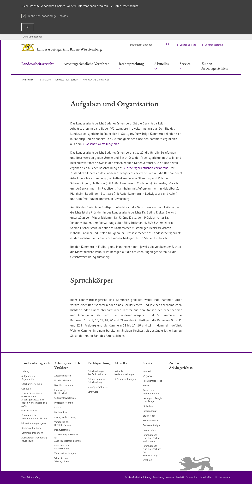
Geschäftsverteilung (31, 383)
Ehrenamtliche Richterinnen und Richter (34, 417)
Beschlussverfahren (64, 385)
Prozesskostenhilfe (63, 402)
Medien (146, 385)
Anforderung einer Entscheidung (97, 381)
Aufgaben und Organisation (28, 377)
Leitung (25, 371)
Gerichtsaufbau (29, 410)
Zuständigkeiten (62, 375)
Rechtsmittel (60, 412)
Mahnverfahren (62, 429)
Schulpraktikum (151, 420)
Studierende (149, 415)
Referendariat (150, 410)
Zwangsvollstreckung (65, 417)
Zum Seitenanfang (30, 477)
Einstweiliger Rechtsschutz (61, 391)
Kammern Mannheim (32, 432)
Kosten (57, 407)
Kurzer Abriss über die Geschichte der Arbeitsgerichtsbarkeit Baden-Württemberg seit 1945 (34, 399)
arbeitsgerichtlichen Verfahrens (147, 168)
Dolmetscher (149, 430)
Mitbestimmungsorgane (33, 423)
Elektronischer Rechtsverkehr (61, 447)
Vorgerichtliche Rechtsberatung (62, 423)
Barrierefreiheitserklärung (138, 477)
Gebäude (26, 388)
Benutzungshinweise (163, 477)
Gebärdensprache (214, 44)
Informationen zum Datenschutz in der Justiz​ (152, 438)
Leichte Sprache (188, 44)
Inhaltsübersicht (208, 477)
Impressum (225, 477)
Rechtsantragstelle (152, 380)
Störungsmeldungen (125, 379)
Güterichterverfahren (65, 397)
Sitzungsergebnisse (98, 386)
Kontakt (147, 371)
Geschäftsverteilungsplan (102, 144)
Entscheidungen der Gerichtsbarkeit (97, 373)
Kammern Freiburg (31, 428)
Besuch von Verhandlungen (151, 392)
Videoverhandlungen (65, 453)
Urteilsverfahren (62, 380)
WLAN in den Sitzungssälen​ (61, 460)
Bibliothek (148, 406)
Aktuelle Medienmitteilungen (125, 373)
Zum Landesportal (32, 36)
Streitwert (93, 391)
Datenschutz (130, 6)
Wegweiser (148, 376)
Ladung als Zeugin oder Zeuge (152, 400)
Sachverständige (151, 425)
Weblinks (147, 459)
